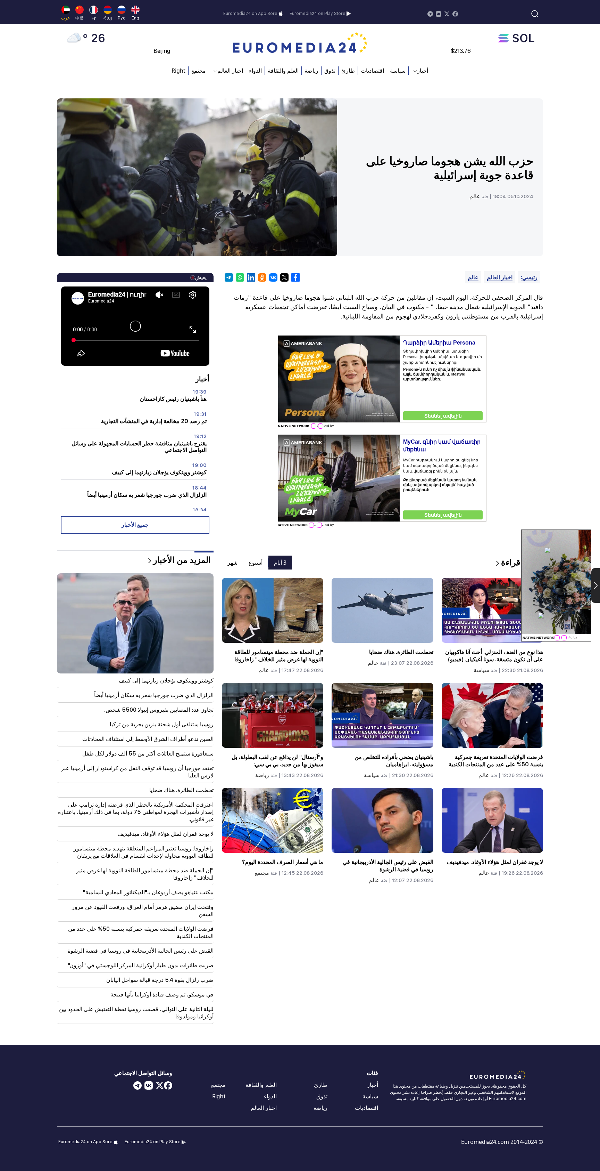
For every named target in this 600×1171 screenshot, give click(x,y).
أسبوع (255, 562)
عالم (474, 196)
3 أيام (280, 562)
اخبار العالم (499, 277)
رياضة (311, 70)
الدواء (255, 70)
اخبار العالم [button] (230, 70)
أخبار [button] (422, 70)
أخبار (372, 1085)
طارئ (348, 70)
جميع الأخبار (135, 525)
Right (178, 70)
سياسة (398, 70)
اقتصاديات (372, 70)
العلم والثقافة (283, 70)
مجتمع (198, 70)
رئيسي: (529, 277)
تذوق (329, 70)
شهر (232, 562)
